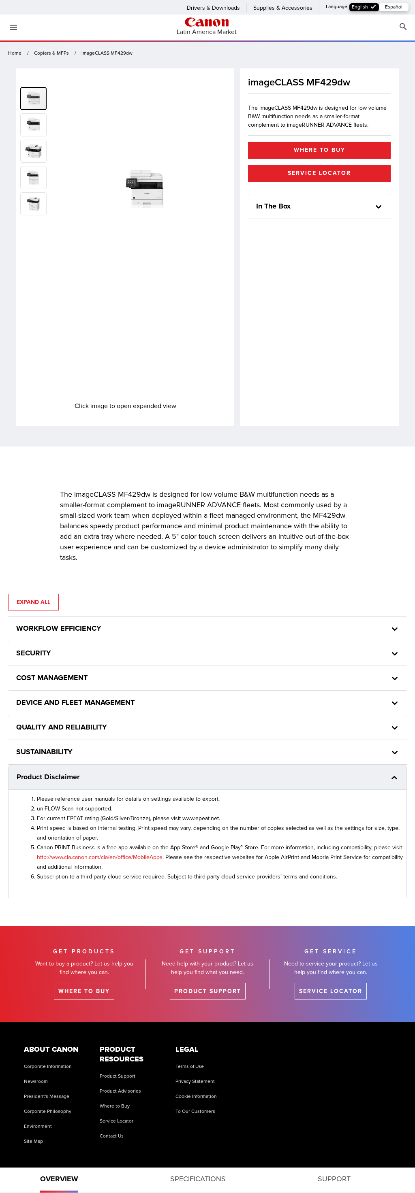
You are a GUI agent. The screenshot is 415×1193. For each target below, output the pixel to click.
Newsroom (36, 1081)
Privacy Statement (195, 1081)
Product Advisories (120, 1091)
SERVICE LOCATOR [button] (319, 173)
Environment (38, 1126)
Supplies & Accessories (282, 7)
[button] (35, 123)
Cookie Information (196, 1096)
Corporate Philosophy (47, 1111)
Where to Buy (115, 1106)
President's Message (46, 1096)
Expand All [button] (33, 602)
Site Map (33, 1141)
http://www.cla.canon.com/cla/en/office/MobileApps (100, 857)
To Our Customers (195, 1111)
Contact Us (112, 1136)
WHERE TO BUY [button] (319, 150)
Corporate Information (48, 1066)
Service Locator (116, 1121)
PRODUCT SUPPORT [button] (207, 991)
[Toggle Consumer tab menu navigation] (10, 27)
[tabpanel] (207, 673)
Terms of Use (189, 1066)
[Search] (403, 26)
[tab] (59, 1180)
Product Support (117, 1076)
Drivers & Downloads (213, 7)
